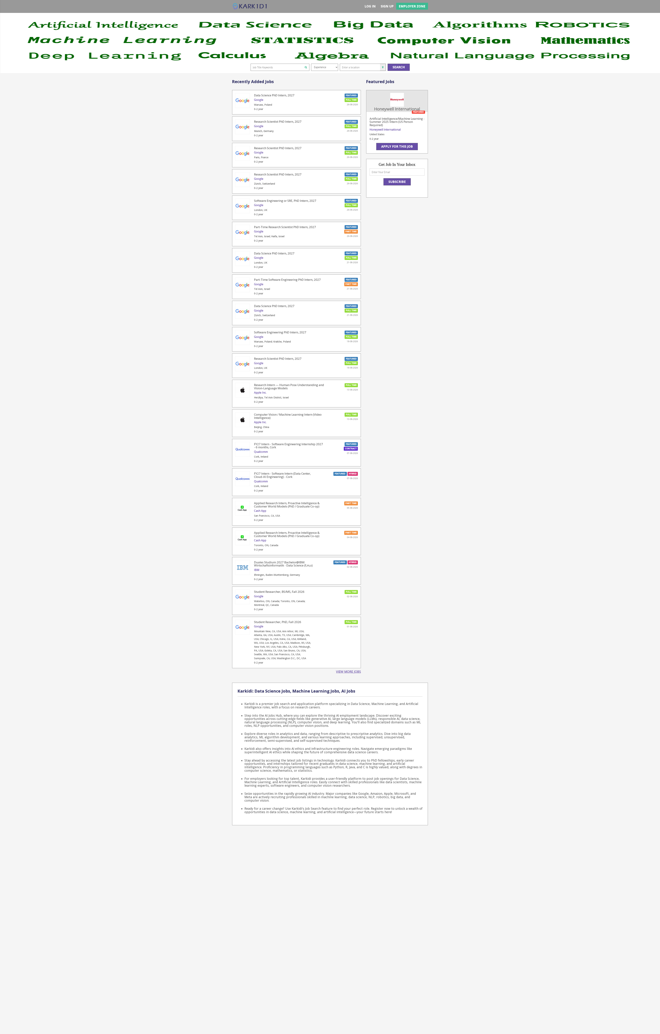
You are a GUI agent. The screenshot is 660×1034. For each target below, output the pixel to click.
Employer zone (412, 6)
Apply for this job (397, 146)
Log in (370, 6)
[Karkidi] (250, 6)
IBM (256, 570)
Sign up (387, 6)
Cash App (260, 511)
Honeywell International (385, 129)
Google (258, 100)
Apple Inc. (260, 392)
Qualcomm (261, 452)
